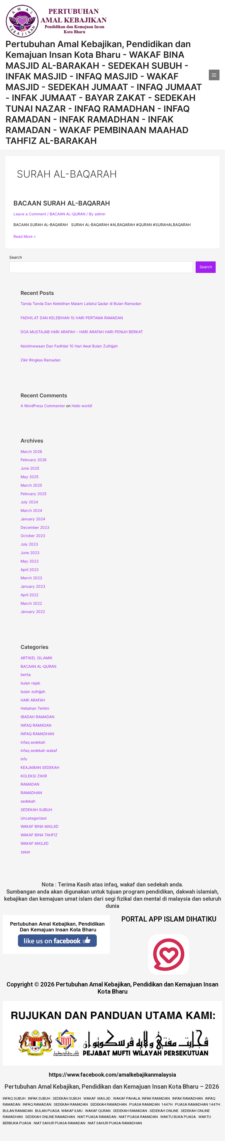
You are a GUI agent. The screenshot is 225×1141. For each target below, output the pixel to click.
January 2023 (33, 586)
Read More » (24, 236)
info (24, 759)
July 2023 (29, 544)
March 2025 (31, 485)
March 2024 (31, 510)
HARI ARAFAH (33, 700)
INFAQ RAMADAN (36, 725)
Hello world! (82, 406)
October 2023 (33, 536)
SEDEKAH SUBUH (36, 810)
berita (26, 674)
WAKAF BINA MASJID (39, 826)
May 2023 (30, 561)
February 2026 (34, 460)
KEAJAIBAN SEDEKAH (40, 767)
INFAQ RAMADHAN (37, 734)
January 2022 (33, 611)
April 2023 (30, 569)
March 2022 (31, 603)
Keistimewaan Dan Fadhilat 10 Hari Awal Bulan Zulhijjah (69, 346)
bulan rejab (30, 683)
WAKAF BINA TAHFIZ (39, 835)
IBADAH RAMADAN (37, 717)
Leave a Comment (29, 214)
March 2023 (31, 578)
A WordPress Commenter (43, 406)
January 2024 (33, 519)
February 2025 (33, 494)
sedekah (28, 801)
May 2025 (29, 477)
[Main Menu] (214, 75)
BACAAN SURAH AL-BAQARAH (61, 203)
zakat (25, 852)
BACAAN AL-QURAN (67, 214)
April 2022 (29, 595)
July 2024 (29, 502)
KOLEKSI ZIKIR (34, 776)
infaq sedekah (33, 742)
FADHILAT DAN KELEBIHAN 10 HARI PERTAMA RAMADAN (72, 318)
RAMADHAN (31, 793)
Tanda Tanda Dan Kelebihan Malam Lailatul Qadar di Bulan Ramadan (81, 303)
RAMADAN (30, 784)
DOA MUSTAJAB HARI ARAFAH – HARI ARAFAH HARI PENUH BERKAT (82, 332)
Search (15, 257)
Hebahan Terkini (35, 708)
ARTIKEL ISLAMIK (36, 658)
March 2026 (31, 451)
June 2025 (30, 468)
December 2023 (35, 527)
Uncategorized (33, 818)
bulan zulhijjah (33, 691)
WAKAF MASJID (35, 843)
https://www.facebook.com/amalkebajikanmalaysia (112, 1074)
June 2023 (30, 552)
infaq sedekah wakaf (39, 750)
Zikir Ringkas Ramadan (41, 360)
